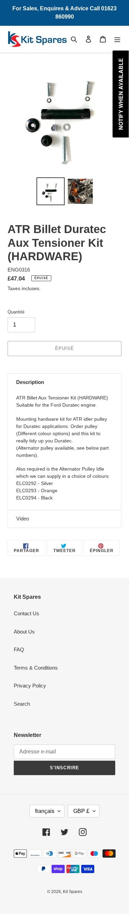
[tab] (64, 382)
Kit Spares (72, 891)
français (44, 811)
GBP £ (81, 811)
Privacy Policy (30, 686)
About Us (24, 632)
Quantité (16, 312)
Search (22, 704)
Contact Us (26, 613)
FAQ (19, 649)
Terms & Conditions (36, 668)
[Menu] (117, 39)
